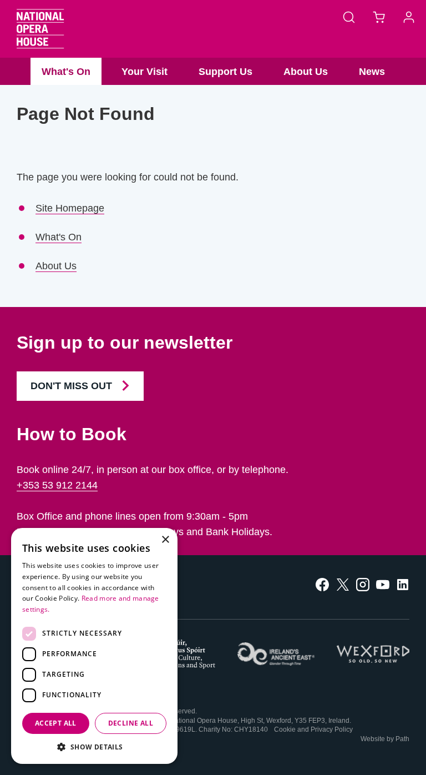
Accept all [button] (56, 723)
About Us (56, 265)
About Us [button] (305, 71)
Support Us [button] (225, 71)
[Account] (409, 16)
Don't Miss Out (73, 385)
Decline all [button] (130, 723)
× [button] (165, 540)
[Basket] (379, 16)
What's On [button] (66, 71)
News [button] (372, 71)
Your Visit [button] (144, 71)
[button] (94, 747)
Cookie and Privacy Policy (313, 729)
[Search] (349, 16)
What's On (59, 237)
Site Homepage (70, 208)
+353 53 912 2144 (57, 485)
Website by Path (385, 739)
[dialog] (94, 646)
